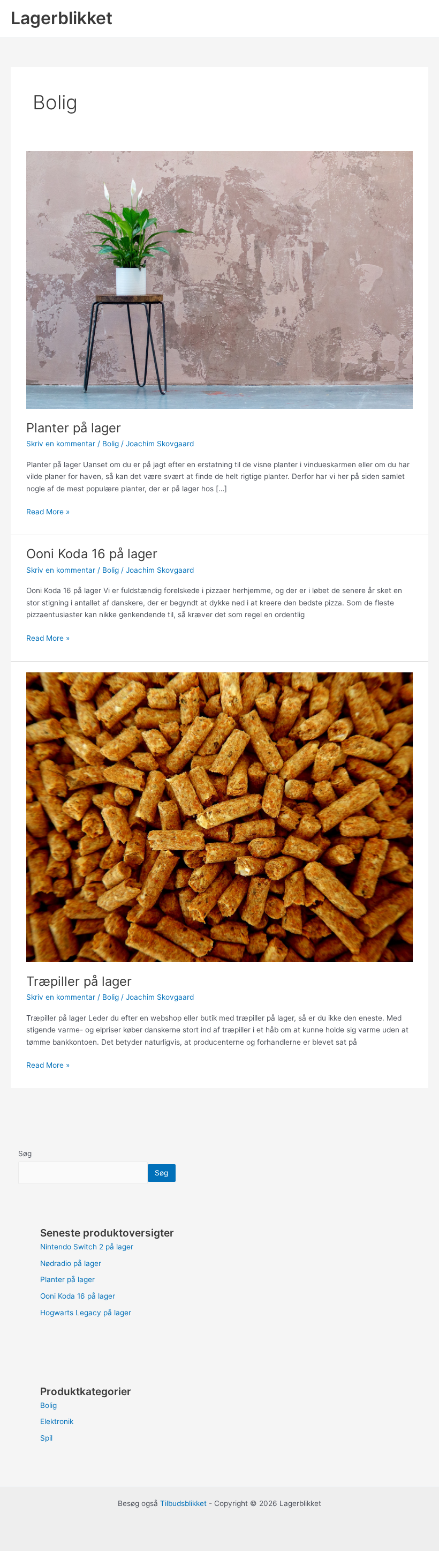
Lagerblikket (61, 18)
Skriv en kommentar (60, 443)
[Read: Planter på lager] (219, 279)
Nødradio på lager (70, 1263)
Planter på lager (73, 428)
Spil (46, 1438)
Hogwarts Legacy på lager (85, 1312)
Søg (25, 1153)
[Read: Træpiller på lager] (219, 816)
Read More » (48, 511)
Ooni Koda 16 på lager (91, 553)
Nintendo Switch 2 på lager (86, 1246)
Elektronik (56, 1421)
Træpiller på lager (79, 981)
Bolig (110, 443)
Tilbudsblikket (183, 1503)
